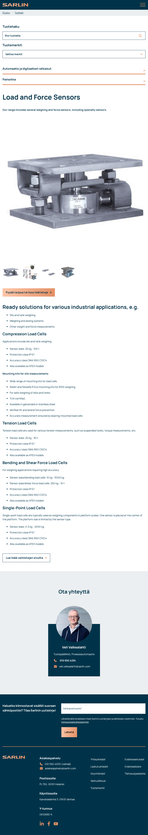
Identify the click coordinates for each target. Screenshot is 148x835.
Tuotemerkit (98, 788)
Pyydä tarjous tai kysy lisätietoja (27, 292)
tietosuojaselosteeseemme (75, 722)
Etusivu (6, 12)
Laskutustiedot (99, 766)
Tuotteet (19, 12)
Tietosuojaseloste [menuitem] (135, 773)
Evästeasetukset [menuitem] (134, 759)
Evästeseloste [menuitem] (133, 766)
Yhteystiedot (98, 759)
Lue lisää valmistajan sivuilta (24, 558)
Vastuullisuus (98, 780)
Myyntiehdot (98, 773)
